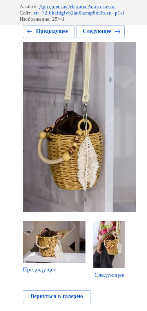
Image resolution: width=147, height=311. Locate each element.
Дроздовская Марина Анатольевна (77, 6)
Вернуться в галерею (57, 296)
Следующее (97, 31)
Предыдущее (52, 31)
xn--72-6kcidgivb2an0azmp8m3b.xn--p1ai (78, 13)
